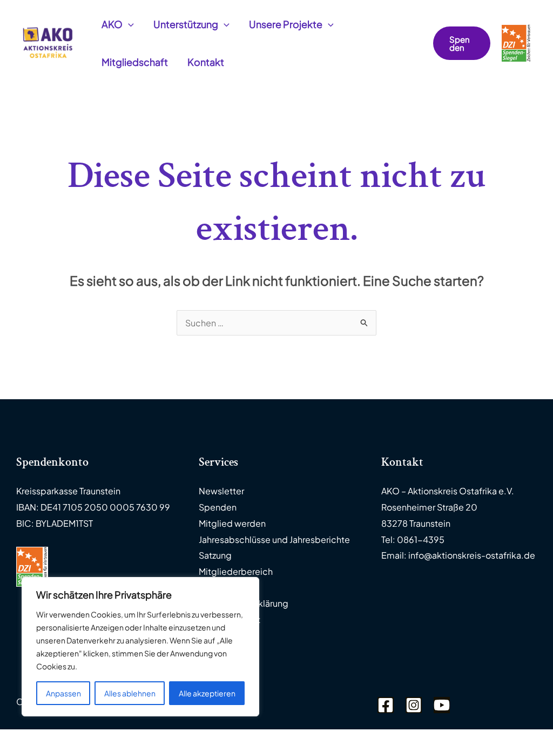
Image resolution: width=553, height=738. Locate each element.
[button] (128, 24)
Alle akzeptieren (207, 693)
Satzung (215, 555)
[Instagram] (414, 705)
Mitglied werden (232, 523)
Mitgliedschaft (135, 62)
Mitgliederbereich (236, 571)
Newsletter (221, 491)
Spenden (218, 507)
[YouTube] (442, 705)
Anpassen (63, 693)
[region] (140, 646)
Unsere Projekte (285, 24)
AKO (112, 24)
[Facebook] (385, 705)
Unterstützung (185, 24)
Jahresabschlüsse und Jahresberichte (274, 539)
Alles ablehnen (130, 693)
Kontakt (205, 62)
